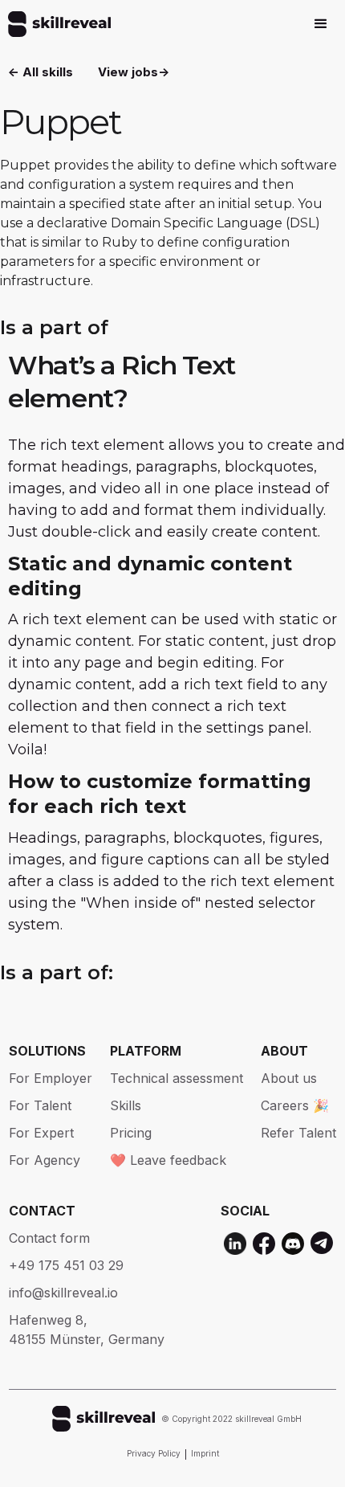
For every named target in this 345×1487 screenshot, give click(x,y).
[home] (55, 24)
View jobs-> (133, 72)
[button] (321, 24)
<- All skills (40, 72)
